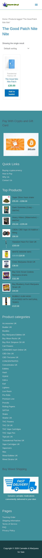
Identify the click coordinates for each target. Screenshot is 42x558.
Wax (4, 452)
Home (4, 19)
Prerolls (5, 403)
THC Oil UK (7, 425)
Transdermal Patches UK (13, 440)
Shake (5, 414)
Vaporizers (7, 448)
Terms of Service (9, 524)
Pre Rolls (6, 395)
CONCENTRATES (10, 361)
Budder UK (7, 327)
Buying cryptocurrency (12, 170)
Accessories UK (9, 323)
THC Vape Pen (8, 433)
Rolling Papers (8, 406)
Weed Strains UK (9, 459)
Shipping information (11, 521)
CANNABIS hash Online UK (14, 350)
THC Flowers (8, 422)
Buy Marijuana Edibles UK (13, 335)
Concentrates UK (9, 365)
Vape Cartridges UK (11, 444)
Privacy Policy (8, 530)
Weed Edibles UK (10, 455)
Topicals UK (7, 437)
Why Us (5, 177)
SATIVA (5, 410)
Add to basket (12, 92)
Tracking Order (8, 517)
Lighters (5, 387)
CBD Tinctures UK (10, 357)
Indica (5, 380)
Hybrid (5, 376)
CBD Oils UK (8, 354)
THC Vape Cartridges (11, 429)
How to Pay (7, 174)
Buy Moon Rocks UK (11, 338)
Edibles (5, 369)
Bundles (5, 331)
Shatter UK (7, 418)
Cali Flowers (7, 346)
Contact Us (7, 180)
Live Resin (7, 391)
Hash (4, 372)
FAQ (4, 527)
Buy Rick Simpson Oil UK (13, 342)
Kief (4, 384)
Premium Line (8, 399)
